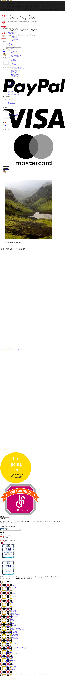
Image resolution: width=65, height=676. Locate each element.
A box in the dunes (4, 449)
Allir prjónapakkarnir (13, 32)
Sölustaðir (8, 118)
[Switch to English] (4, 50)
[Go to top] (0, 580)
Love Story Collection (16, 67)
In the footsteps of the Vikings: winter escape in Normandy (12, 349)
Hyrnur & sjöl (14, 52)
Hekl (12, 41)
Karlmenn (13, 60)
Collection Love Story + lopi (18, 68)
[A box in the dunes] (44, 419)
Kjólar (12, 48)
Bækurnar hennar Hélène (14, 94)
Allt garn (10, 81)
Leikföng (13, 63)
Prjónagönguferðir (10, 100)
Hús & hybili (14, 64)
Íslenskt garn (8, 79)
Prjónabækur (11, 93)
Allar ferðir (10, 102)
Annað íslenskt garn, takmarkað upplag (17, 87)
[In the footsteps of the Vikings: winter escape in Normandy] (44, 319)
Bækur (7, 89)
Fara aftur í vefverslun (9, 70)
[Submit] (7, 48)
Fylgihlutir (10, 50)
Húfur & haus (14, 51)
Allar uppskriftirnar (12, 31)
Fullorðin (13, 59)
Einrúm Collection (15, 74)
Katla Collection (15, 72)
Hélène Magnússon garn (14, 82)
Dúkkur (12, 40)
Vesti (12, 45)
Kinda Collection (15, 76)
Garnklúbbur (11, 33)
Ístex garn (10, 85)
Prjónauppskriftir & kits (11, 28)
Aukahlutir (8, 96)
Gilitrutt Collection (15, 70)
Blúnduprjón (14, 37)
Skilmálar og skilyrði (13, 115)
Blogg (6, 107)
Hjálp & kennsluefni (10, 110)
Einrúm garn (11, 84)
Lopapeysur (14, 36)
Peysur (12, 44)
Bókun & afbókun (12, 103)
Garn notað (11, 66)
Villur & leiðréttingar (13, 114)
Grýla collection (15, 71)
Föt (9, 43)
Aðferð (9, 35)
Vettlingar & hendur (16, 55)
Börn (12, 62)
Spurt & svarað (11, 105)
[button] (4, 41)
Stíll (9, 58)
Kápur (12, 47)
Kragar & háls (14, 54)
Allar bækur (11, 91)
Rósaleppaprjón (15, 39)
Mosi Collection (15, 75)
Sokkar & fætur (15, 56)
